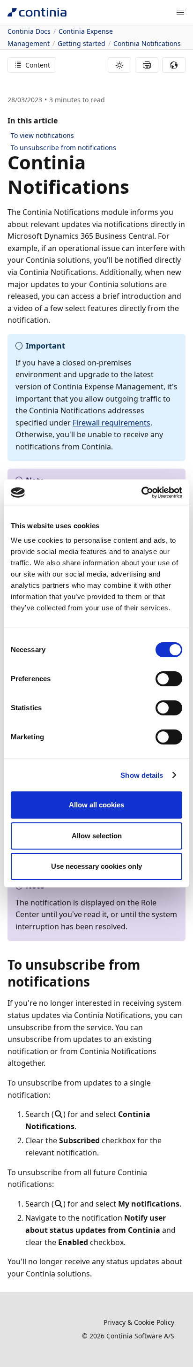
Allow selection (97, 836)
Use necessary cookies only (96, 866)
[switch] (169, 678)
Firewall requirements (111, 423)
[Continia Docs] (37, 12)
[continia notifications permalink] (135, 187)
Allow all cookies (96, 805)
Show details (141, 775)
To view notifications (42, 135)
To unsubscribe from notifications (63, 147)
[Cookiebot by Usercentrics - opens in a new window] (141, 492)
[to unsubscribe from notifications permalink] (95, 981)
